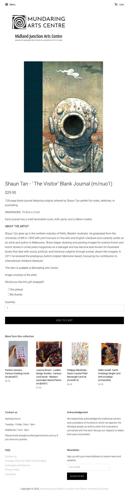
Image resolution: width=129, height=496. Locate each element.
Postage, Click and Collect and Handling (25, 460)
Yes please (16, 289)
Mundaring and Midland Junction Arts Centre (63, 488)
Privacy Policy (12, 469)
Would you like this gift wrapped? (24, 282)
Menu (12, 4)
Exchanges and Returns (17, 465)
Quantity (10, 302)
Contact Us (11, 456)
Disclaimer (10, 474)
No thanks (16, 294)
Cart (121, 4)
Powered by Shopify (98, 488)
